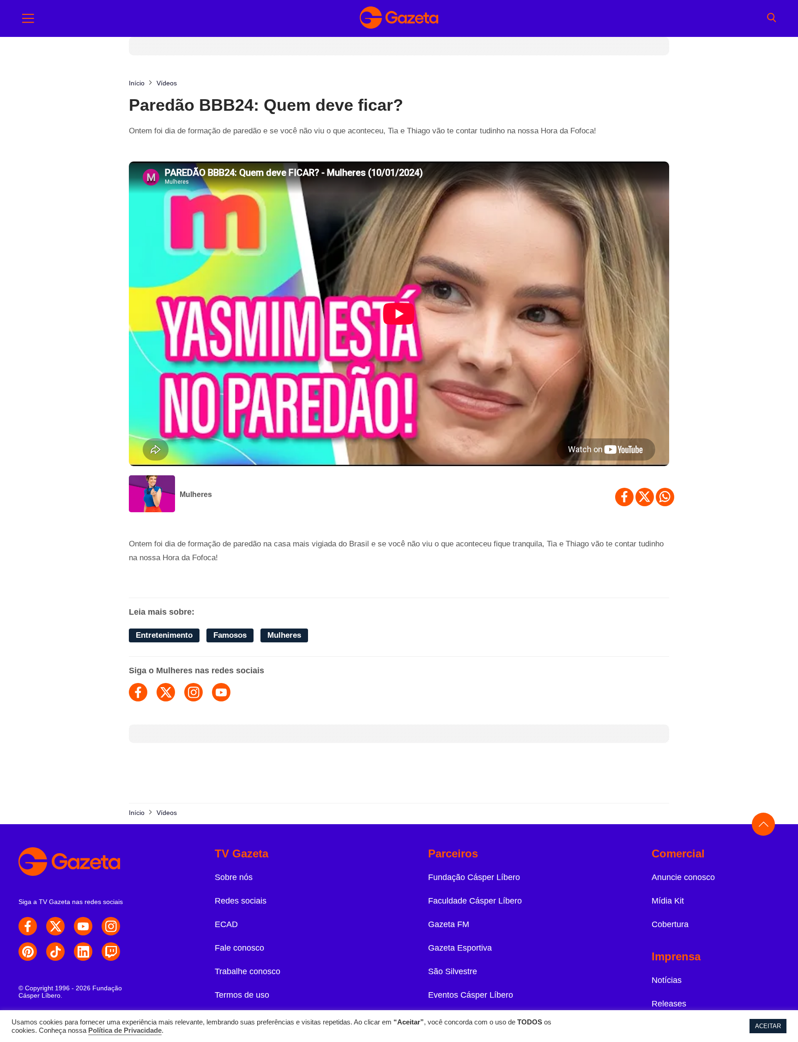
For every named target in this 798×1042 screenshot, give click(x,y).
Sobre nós (234, 877)
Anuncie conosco (683, 877)
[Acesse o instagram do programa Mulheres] (193, 692)
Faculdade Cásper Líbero (475, 900)
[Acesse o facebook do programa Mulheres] (138, 692)
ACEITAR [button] (768, 1026)
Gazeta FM (448, 924)
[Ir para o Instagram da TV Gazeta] (111, 926)
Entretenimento (164, 635)
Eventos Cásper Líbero (470, 995)
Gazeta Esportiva (460, 947)
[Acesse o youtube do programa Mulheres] (221, 692)
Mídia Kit (668, 900)
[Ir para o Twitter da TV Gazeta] (55, 926)
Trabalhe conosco (247, 971)
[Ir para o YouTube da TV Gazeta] (83, 926)
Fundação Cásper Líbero (474, 877)
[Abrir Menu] (28, 18)
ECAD (226, 924)
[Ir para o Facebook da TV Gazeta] (27, 926)
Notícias (667, 980)
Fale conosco (239, 947)
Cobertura (670, 924)
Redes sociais (240, 900)
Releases (669, 1003)
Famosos (230, 635)
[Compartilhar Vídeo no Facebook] (624, 497)
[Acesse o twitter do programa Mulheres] (166, 692)
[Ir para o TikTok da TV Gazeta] (55, 951)
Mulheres (196, 494)
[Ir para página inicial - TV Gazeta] (399, 18)
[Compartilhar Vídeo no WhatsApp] (665, 497)
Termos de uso (242, 995)
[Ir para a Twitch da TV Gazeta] (111, 951)
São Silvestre (452, 971)
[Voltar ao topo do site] (763, 824)
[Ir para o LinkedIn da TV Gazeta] (83, 951)
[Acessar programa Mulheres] (152, 494)
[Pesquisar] (771, 18)
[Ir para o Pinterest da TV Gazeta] (27, 951)
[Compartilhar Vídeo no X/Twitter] (644, 497)
